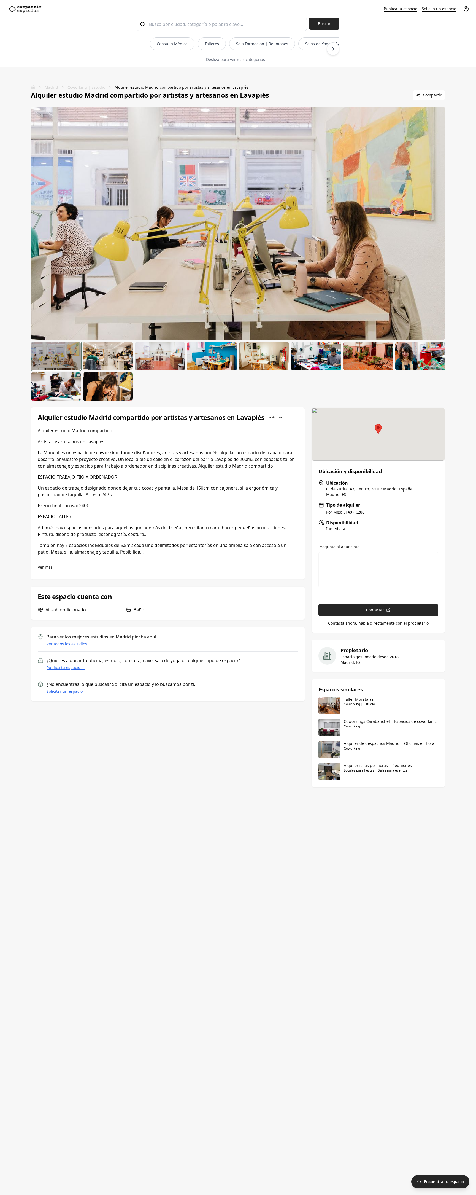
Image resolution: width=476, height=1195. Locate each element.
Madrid (51, 87)
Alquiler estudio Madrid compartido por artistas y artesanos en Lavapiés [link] (181, 87)
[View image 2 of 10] (108, 356)
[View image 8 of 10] (420, 356)
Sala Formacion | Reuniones (262, 43)
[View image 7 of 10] (368, 356)
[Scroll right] (333, 48)
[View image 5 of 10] (264, 356)
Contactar (375, 610)
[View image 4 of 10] (212, 356)
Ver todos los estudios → (69, 643)
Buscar (324, 23)
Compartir (432, 95)
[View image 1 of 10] (56, 356)
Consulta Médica (172, 43)
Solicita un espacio (439, 8)
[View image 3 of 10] (160, 356)
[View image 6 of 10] (316, 356)
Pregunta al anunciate (338, 547)
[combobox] (222, 24)
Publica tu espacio (400, 8)
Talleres (212, 43)
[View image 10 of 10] (108, 386)
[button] (378, 429)
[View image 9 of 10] (56, 386)
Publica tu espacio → (66, 667)
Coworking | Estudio (86, 87)
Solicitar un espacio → (67, 691)
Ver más (45, 567)
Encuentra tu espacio (444, 1181)
